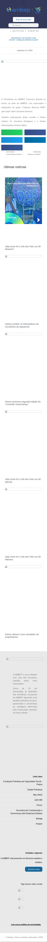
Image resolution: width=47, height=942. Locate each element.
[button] (23, 2)
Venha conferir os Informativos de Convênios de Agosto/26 (22, 325)
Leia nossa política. (26, 924)
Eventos (33, 31)
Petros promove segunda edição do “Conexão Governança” (23, 403)
